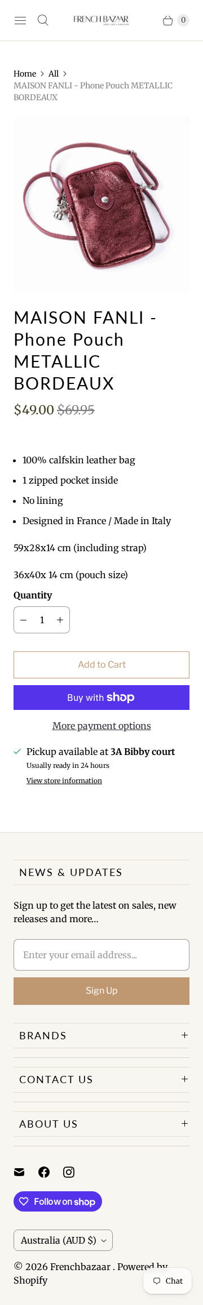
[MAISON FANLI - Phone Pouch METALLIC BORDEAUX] (101, 205)
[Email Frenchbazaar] (26, 1172)
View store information (64, 781)
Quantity (33, 595)
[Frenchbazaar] (101, 20)
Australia (58, 1240)
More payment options (101, 725)
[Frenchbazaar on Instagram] (75, 1172)
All (53, 74)
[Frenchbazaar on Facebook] (50, 1172)
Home (25, 74)
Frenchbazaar (81, 1266)
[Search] (43, 20)
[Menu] (20, 20)
